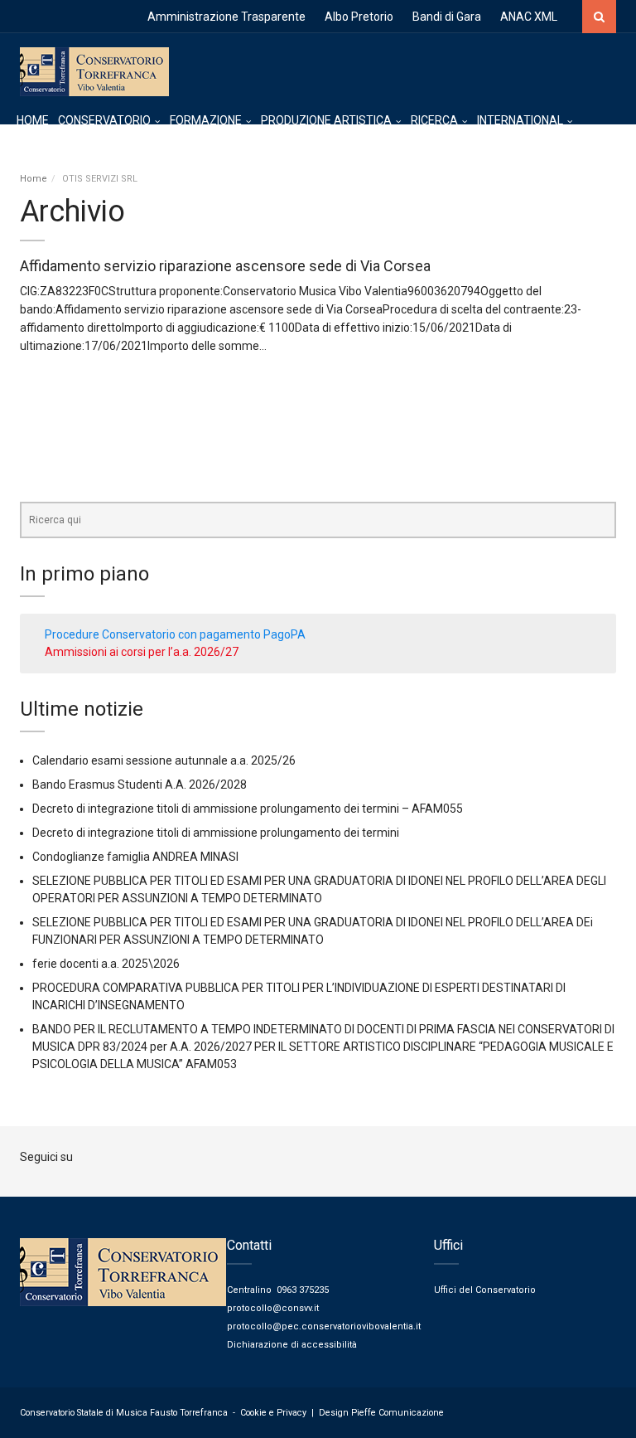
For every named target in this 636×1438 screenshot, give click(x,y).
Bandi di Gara (446, 16)
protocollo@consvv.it (273, 1308)
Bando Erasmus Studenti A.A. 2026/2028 (139, 784)
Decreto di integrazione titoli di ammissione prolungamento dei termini (215, 832)
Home (33, 178)
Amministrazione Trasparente (226, 16)
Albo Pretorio (359, 16)
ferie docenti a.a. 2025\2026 (106, 963)
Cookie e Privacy (273, 1412)
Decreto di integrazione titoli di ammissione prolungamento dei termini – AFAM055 (247, 808)
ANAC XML (528, 16)
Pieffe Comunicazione (397, 1412)
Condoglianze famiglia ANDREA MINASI (135, 856)
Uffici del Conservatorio (485, 1290)
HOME (33, 120)
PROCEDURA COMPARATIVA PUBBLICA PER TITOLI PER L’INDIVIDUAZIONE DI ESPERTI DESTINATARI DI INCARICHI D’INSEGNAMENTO (299, 996)
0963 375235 (303, 1290)
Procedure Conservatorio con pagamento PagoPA (175, 634)
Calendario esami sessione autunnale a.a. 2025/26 (164, 760)
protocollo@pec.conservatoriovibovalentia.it (324, 1326)
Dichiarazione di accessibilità (292, 1344)
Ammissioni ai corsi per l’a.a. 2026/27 (141, 651)
